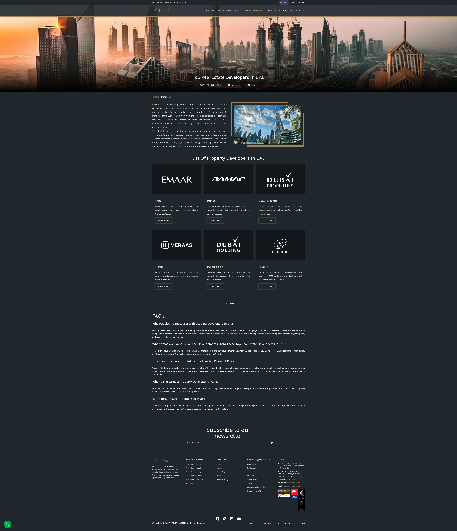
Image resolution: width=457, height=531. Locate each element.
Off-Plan (220, 10)
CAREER (301, 523)
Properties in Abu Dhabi (195, 468)
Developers (258, 10)
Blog (285, 10)
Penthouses (251, 468)
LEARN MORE (163, 220)
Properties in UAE (254, 491)
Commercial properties (256, 487)
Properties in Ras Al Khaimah (197, 479)
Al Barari (263, 266)
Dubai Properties (268, 200)
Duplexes (251, 476)
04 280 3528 (290, 479)
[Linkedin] (231, 519)
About (291, 10)
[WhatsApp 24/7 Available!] (7, 524)
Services (269, 10)
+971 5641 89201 (293, 483)
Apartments (252, 464)
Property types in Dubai (259, 459)
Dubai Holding (215, 266)
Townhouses (252, 479)
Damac (211, 200)
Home (156, 96)
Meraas (159, 266)
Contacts (300, 10)
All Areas (189, 483)
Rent (213, 10)
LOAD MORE (229, 303)
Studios (250, 483)
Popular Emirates (194, 459)
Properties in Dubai (193, 464)
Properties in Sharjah (194, 472)
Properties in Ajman (194, 476)
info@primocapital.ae (291, 486)
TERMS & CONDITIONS (261, 523)
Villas (249, 472)
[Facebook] (217, 519)
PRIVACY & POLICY (285, 523)
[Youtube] (239, 519)
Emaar (158, 200)
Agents (278, 10)
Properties (246, 10)
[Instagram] (224, 519)
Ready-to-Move (233, 10)
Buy (207, 10)
